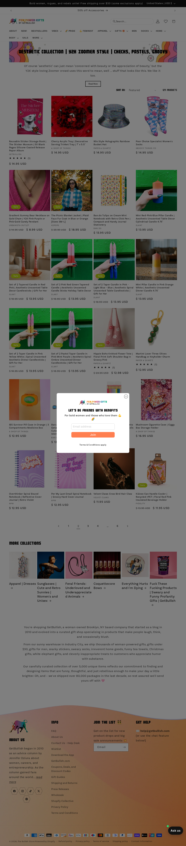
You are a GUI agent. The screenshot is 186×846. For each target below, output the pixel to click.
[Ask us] (175, 831)
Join (93, 435)
